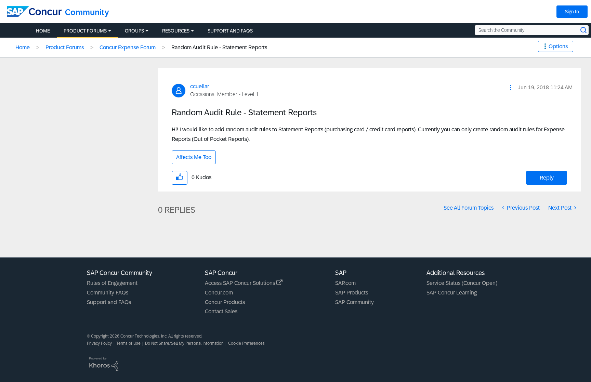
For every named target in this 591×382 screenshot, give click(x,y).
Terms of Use (128, 343)
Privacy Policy (99, 343)
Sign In (572, 11)
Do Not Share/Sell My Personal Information (184, 343)
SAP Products (351, 292)
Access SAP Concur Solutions (240, 283)
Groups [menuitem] (134, 31)
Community (87, 12)
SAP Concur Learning (451, 292)
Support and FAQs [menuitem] (230, 31)
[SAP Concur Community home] (34, 11)
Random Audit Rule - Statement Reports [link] (219, 47)
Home (22, 47)
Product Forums (64, 47)
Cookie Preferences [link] (246, 343)
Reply (547, 178)
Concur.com (219, 292)
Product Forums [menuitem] (85, 31)
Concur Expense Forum (128, 47)
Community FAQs (107, 292)
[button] (510, 87)
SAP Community (354, 302)
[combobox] (532, 30)
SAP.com (345, 283)
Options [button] (558, 46)
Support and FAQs (109, 302)
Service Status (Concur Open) (461, 283)
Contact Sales (221, 311)
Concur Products (225, 302)
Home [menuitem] (43, 31)
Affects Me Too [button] (193, 157)
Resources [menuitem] (175, 31)
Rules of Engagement (112, 283)
